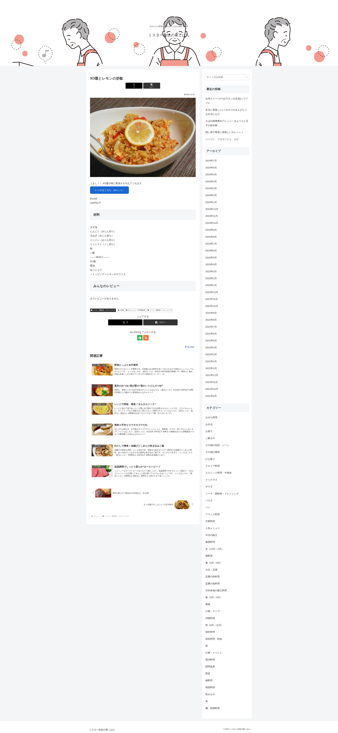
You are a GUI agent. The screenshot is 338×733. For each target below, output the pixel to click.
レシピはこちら (109, 190)
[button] (151, 86)
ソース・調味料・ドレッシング (104, 310)
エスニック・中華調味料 (136, 310)
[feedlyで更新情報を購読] (139, 337)
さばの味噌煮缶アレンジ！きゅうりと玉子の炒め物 (226, 123)
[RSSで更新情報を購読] (146, 337)
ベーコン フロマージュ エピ (222, 139)
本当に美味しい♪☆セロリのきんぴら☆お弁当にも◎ (226, 112)
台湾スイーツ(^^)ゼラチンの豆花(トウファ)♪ (226, 100)
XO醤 (122, 310)
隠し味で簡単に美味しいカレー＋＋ (224, 132)
